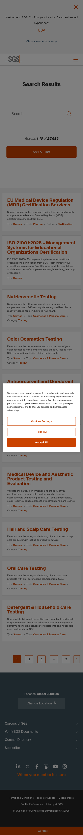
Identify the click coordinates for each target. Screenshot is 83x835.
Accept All (41, 442)
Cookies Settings (41, 421)
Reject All (41, 431)
